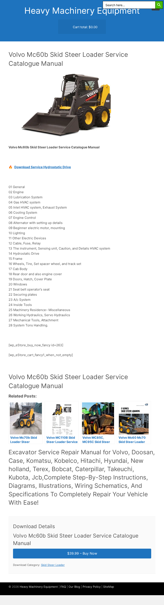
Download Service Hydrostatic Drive (42, 167)
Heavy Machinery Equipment (82, 10)
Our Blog (74, 586)
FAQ (63, 586)
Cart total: (84, 27)
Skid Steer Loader (53, 565)
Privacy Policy (92, 586)
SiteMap (108, 586)
